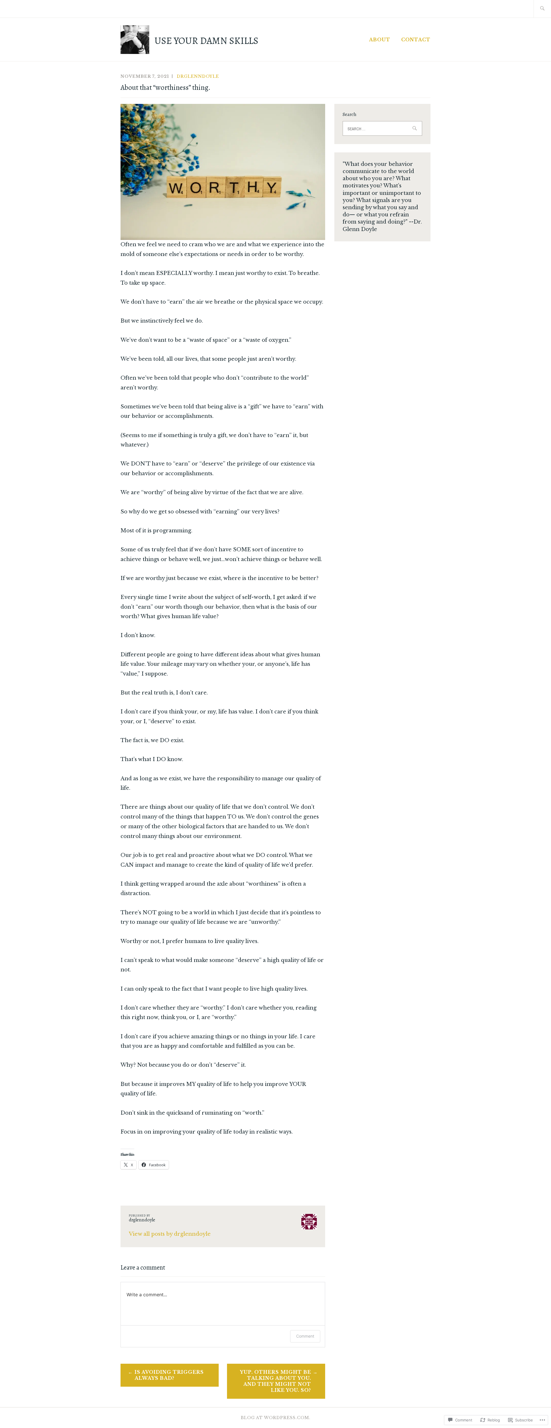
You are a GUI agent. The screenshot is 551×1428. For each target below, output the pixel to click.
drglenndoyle (198, 76)
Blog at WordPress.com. (276, 1417)
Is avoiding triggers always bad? (169, 1375)
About (379, 39)
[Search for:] (542, 9)
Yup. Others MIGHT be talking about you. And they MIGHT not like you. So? (275, 1381)
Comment (305, 1336)
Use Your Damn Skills (206, 40)
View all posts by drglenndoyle (170, 1234)
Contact (415, 39)
